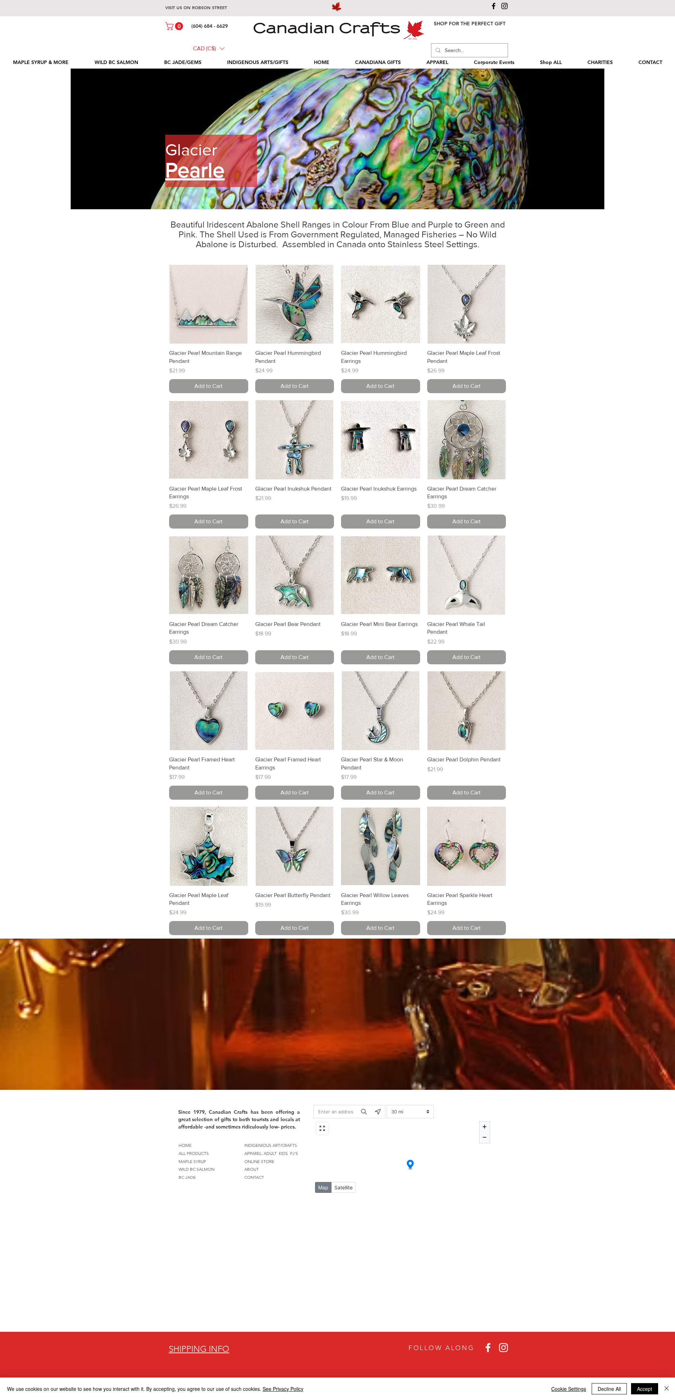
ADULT (270, 1153)
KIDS (283, 1153)
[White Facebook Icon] (488, 1348)
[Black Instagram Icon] (504, 6)
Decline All (609, 1388)
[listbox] (208, 48)
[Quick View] (208, 304)
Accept (644, 1388)
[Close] (666, 1388)
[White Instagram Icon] (503, 1348)
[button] (175, 26)
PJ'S (294, 1153)
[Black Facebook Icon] (493, 6)
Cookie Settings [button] (568, 1388)
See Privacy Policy (283, 1388)
